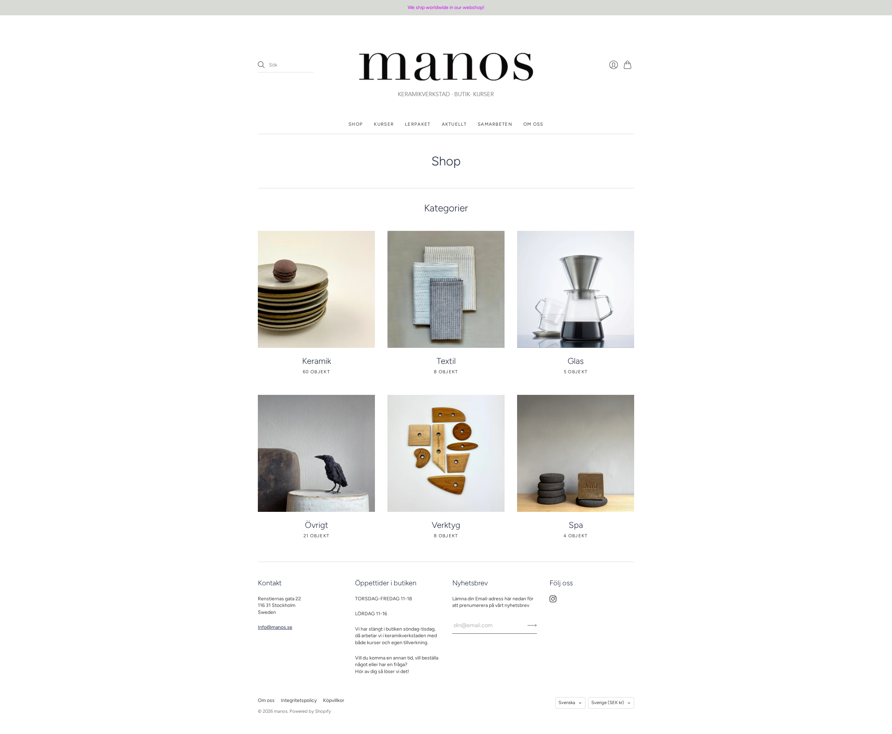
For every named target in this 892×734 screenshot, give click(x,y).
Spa (576, 525)
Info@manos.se (275, 627)
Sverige (607, 702)
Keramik (316, 361)
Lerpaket (417, 124)
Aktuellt (454, 124)
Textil (446, 361)
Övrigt (316, 525)
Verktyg (446, 525)
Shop (355, 124)
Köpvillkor (333, 700)
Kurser (384, 124)
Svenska (567, 702)
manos (280, 711)
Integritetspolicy (299, 700)
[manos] (446, 65)
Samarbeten (495, 124)
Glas (576, 361)
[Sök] (261, 64)
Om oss (533, 124)
